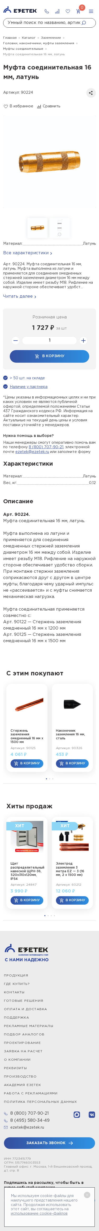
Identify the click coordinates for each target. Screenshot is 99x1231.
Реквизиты (15, 1068)
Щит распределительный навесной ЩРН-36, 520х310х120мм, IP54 (27, 871)
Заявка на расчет (23, 1051)
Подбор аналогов (24, 1034)
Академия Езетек (22, 1085)
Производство (20, 1076)
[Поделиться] (91, 93)
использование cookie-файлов (39, 1213)
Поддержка (16, 1017)
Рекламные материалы (28, 1026)
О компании (17, 1059)
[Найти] (85, 23)
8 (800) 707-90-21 (46, 447)
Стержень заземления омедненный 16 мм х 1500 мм (27, 736)
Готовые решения (23, 1000)
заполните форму (74, 451)
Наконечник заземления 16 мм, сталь (70, 734)
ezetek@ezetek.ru (32, 451)
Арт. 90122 (14, 622)
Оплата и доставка (25, 1009)
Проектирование (22, 1042)
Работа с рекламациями (31, 1093)
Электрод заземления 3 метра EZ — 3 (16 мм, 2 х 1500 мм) (70, 869)
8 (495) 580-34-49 (30, 1121)
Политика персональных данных (40, 1101)
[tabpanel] (27, 728)
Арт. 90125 (14, 635)
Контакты (14, 992)
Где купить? (17, 984)
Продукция (16, 975)
